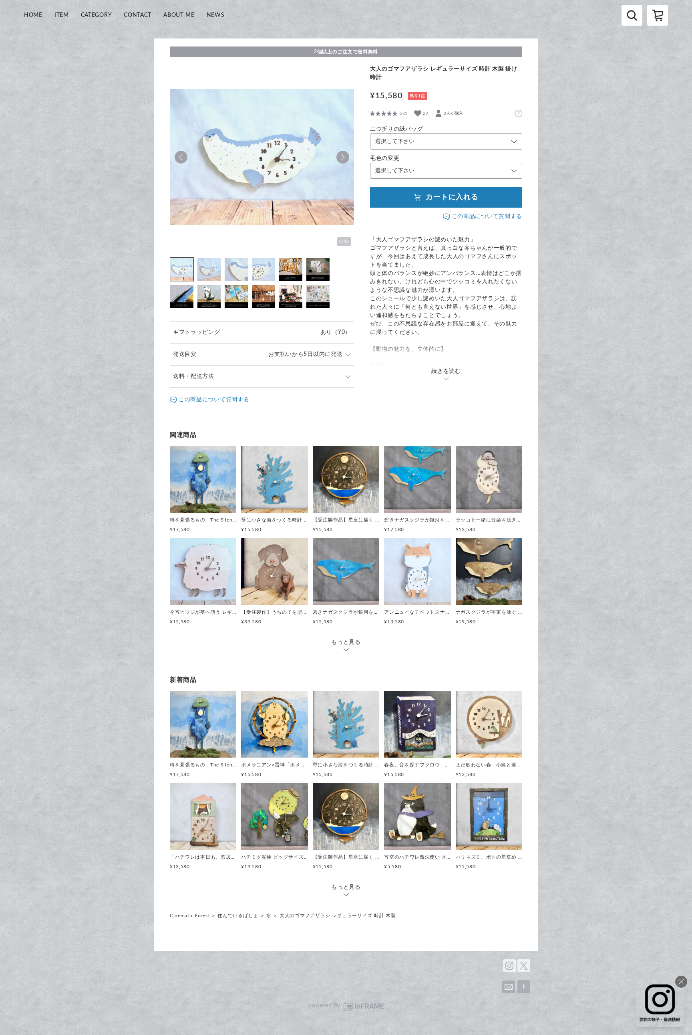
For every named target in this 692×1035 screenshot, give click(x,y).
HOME (33, 15)
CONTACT (137, 15)
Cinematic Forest (189, 915)
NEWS (216, 15)
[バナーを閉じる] (681, 982)
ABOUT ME (179, 15)
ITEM (61, 15)
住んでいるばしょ (237, 915)
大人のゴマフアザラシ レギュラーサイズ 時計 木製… (340, 915)
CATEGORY (96, 15)
